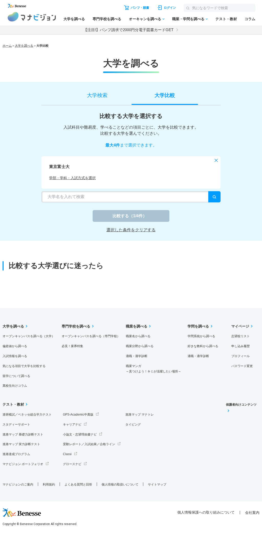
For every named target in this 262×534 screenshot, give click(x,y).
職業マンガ (153, 368)
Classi (67, 454)
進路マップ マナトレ (139, 414)
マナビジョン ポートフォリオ (23, 464)
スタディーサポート (16, 424)
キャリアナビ (72, 424)
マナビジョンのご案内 (18, 484)
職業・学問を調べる (188, 19)
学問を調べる (198, 326)
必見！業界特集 (72, 346)
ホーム (7, 45)
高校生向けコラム (15, 385)
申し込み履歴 (240, 346)
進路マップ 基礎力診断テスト (23, 434)
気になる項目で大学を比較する (24, 366)
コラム (250, 19)
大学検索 (97, 95)
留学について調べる (16, 376)
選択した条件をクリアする (131, 230)
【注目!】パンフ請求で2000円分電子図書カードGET (128, 30)
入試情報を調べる (15, 356)
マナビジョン (32, 16)
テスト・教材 (226, 19)
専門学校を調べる (107, 19)
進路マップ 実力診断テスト (21, 444)
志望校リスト (240, 336)
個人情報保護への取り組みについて (206, 512)
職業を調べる (136, 326)
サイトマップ (157, 484)
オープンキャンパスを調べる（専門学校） (91, 336)
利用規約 (49, 484)
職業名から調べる (138, 336)
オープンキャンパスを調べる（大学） (29, 336)
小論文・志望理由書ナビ (80, 434)
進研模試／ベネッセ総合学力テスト (27, 414)
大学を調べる (74, 19)
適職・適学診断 (136, 356)
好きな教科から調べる (203, 346)
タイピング (133, 424)
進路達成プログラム (16, 454)
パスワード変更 (242, 366)
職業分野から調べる (140, 346)
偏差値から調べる (15, 346)
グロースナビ (72, 464)
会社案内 (252, 513)
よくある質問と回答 (78, 484)
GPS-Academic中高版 (78, 414)
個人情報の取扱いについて (120, 484)
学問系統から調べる (201, 336)
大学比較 (165, 95)
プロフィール (240, 356)
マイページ (240, 326)
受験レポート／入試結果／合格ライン (89, 444)
